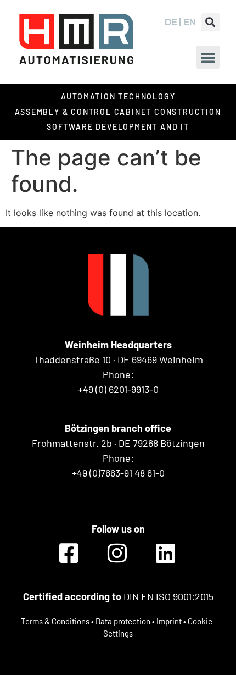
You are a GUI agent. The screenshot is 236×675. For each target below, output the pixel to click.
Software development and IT (118, 126)
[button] (210, 22)
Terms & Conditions (55, 621)
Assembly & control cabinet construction (118, 112)
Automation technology (118, 96)
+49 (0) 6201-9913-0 (118, 389)
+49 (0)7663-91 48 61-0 (118, 473)
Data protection (122, 621)
